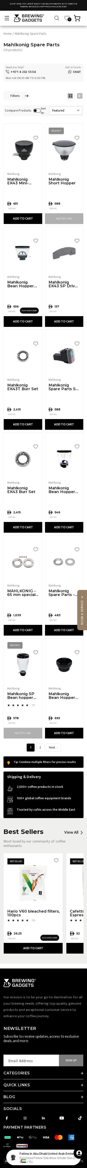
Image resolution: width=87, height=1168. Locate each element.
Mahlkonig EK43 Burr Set (21, 490)
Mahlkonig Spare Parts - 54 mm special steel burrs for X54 (62, 593)
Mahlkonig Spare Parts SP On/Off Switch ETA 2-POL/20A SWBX (64, 387)
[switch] (37, 110)
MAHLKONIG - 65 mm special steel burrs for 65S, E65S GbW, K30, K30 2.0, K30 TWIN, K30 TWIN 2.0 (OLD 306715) (23, 593)
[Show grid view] (70, 96)
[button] (7, 18)
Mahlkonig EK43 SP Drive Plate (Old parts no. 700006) (63, 284)
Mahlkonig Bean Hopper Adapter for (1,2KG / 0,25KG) (63, 696)
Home (7, 33)
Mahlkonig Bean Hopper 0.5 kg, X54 (61, 490)
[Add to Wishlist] (35, 137)
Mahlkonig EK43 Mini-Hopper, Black (21, 181)
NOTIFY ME (64, 218)
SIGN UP (71, 1060)
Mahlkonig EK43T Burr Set (22, 387)
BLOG (9, 1097)
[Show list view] (80, 96)
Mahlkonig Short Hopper (62, 181)
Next (52, 747)
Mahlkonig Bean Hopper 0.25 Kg (20, 284)
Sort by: (43, 110)
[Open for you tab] (79, 1153)
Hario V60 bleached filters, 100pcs (33, 913)
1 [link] (30, 747)
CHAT (77, 71)
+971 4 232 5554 (23, 71)
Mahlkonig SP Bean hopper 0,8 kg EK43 (20, 696)
